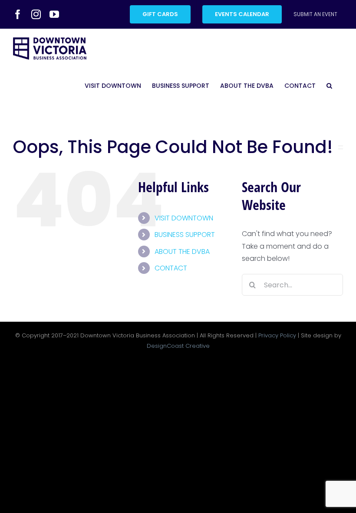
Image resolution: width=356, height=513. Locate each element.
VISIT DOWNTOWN (184, 218)
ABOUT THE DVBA (182, 251)
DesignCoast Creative (178, 346)
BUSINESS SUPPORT (185, 235)
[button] (329, 86)
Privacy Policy (277, 335)
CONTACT (171, 268)
